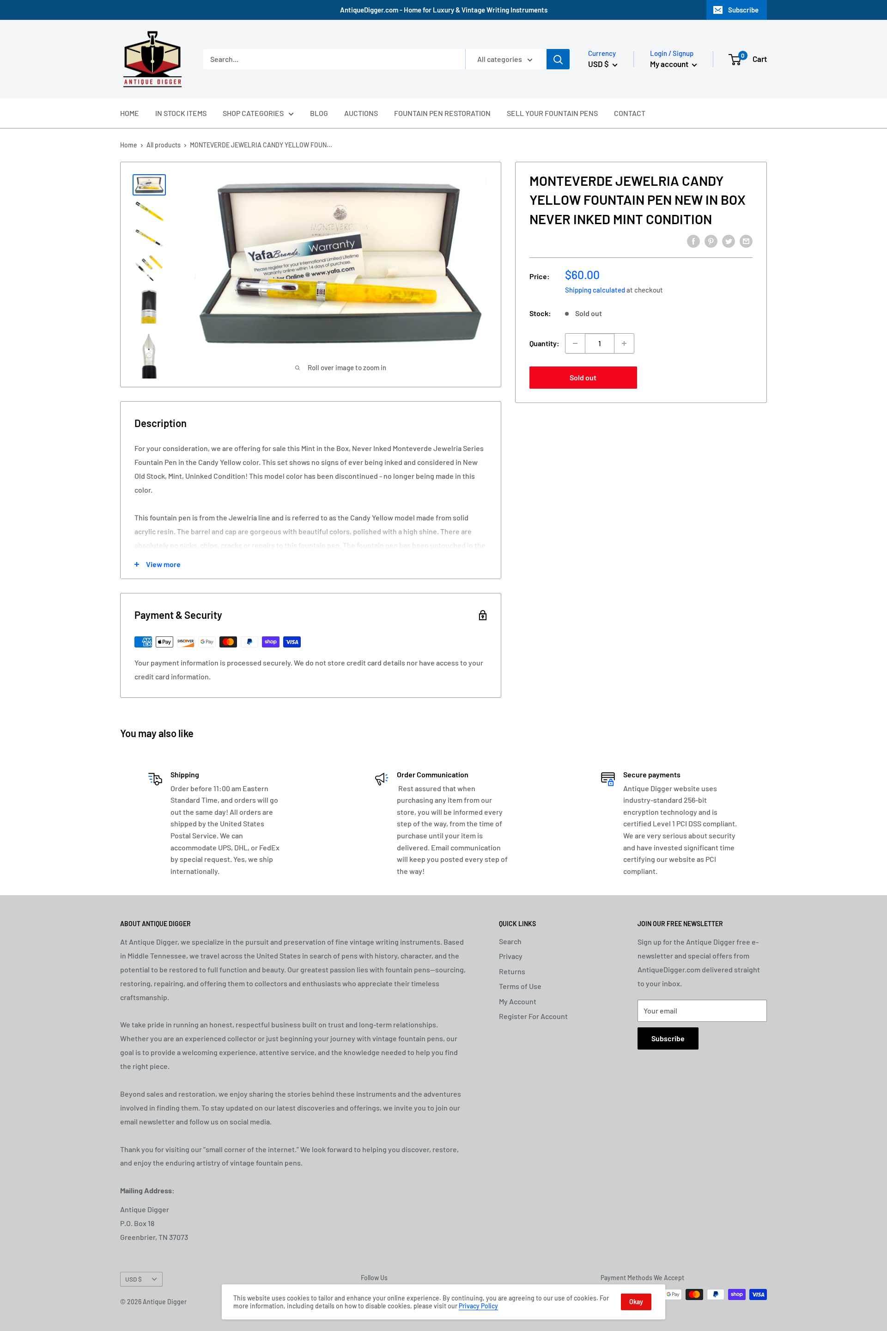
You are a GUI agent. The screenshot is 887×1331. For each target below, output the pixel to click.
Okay (636, 1302)
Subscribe (743, 10)
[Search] (558, 59)
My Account (517, 1001)
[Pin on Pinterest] (711, 240)
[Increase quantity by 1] (624, 343)
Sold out (583, 377)
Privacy (510, 956)
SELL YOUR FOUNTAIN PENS (552, 113)
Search (510, 941)
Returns (512, 971)
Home (128, 145)
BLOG (319, 113)
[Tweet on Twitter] (728, 240)
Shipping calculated (595, 290)
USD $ (133, 1279)
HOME (129, 113)
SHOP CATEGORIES (253, 113)
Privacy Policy (478, 1306)
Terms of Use (520, 986)
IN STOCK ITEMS (181, 113)
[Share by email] (746, 240)
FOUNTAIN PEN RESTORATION (442, 113)
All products (163, 145)
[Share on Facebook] (693, 240)
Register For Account (533, 1016)
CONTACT (629, 113)
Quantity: (544, 343)
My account (670, 63)
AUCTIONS (361, 113)
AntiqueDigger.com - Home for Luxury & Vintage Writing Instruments (443, 10)
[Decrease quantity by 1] (575, 343)
